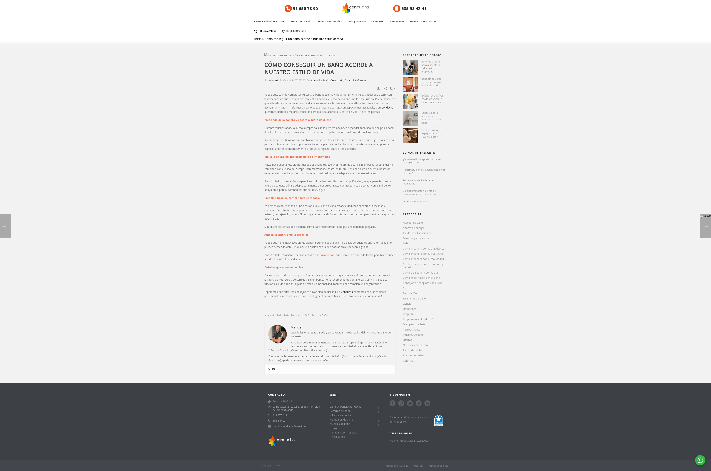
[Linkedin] (268, 369)
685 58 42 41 (413, 8)
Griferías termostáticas (416, 201)
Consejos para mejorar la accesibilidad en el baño (431, 117)
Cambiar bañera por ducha (269, 21)
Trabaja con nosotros (345, 432)
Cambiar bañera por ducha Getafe (423, 253)
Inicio (258, 39)
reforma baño (320, 315)
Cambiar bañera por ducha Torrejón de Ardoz (424, 265)
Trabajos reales (356, 21)
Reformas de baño (301, 21)
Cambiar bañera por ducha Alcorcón (424, 248)
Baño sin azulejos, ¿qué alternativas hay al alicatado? (431, 82)
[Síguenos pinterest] (401, 403)
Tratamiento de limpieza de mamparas (418, 182)
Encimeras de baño (414, 298)
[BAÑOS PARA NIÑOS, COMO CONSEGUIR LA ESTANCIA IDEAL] (410, 101)
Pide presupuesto (296, 31)
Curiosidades (410, 288)
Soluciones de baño (330, 21)
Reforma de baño (340, 411)
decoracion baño (301, 315)
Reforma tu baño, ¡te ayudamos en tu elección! (424, 171)
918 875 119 (280, 415)
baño (287, 315)
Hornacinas (409, 309)
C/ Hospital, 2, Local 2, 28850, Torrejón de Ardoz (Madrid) (296, 408)
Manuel (273, 80)
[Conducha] (355, 8)
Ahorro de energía (414, 228)
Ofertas (407, 340)
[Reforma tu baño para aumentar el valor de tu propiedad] (410, 67)
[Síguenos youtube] (427, 403)
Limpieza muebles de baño (419, 319)
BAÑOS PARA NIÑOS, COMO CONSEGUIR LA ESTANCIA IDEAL (432, 99)
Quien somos (396, 21)
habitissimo (400, 421)
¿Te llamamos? (267, 31)
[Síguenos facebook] (392, 403)
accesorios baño (273, 315)
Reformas (360, 80)
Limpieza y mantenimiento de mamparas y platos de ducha (419, 192)
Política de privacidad (396, 465)
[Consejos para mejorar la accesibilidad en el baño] (410, 118)
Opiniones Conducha (415, 345)
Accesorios (338, 436)
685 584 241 (280, 420)
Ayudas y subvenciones (417, 233)
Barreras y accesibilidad (417, 238)
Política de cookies (438, 465)
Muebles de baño (413, 334)
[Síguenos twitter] (410, 403)
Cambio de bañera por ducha (420, 272)
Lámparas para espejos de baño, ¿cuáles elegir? (431, 133)
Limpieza (408, 314)
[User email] (273, 369)
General (349, 80)
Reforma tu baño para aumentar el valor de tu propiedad (431, 66)
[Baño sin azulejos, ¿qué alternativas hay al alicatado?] (410, 84)
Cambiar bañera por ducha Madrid (423, 259)
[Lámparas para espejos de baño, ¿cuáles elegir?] (410, 135)
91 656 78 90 (305, 8)
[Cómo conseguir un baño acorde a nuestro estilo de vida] (329, 55)
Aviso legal (418, 465)
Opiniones (377, 21)
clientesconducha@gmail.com (290, 426)
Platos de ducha (412, 350)
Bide (405, 243)
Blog (334, 428)
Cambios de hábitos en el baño (421, 277)
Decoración (336, 80)
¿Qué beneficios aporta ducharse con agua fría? (422, 160)
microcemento (411, 329)
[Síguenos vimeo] (419, 403)
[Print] (378, 88)
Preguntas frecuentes (423, 21)
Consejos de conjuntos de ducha (422, 283)
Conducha (387, 107)
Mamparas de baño (414, 324)
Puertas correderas (414, 355)
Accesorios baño (319, 80)
